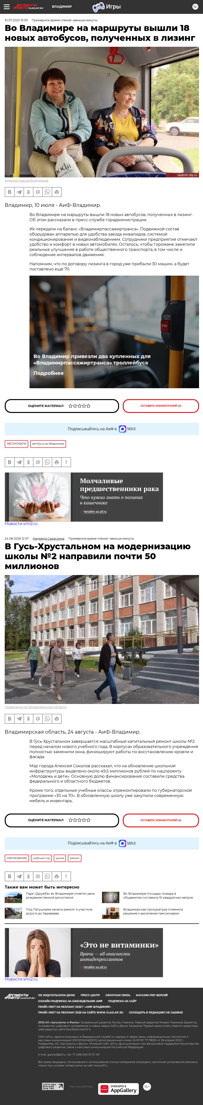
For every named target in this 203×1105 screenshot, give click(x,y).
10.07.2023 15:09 (16, 20)
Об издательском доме (56, 995)
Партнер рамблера (81, 1086)
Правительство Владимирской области (35, 707)
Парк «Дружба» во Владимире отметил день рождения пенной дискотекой (60, 895)
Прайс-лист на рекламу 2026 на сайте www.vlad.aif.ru (80, 1012)
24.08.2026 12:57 (17, 538)
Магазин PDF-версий (152, 995)
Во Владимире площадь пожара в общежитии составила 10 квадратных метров (158, 895)
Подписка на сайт (122, 1001)
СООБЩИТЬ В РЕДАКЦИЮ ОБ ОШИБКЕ (156, 1012)
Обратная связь (117, 995)
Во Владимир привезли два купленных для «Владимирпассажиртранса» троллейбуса (92, 359)
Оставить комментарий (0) (161, 406)
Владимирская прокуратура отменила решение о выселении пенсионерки (153, 911)
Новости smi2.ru (21, 523)
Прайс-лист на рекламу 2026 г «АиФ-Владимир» (74, 1007)
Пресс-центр (90, 995)
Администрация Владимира (26, 180)
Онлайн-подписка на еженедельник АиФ (70, 1001)
